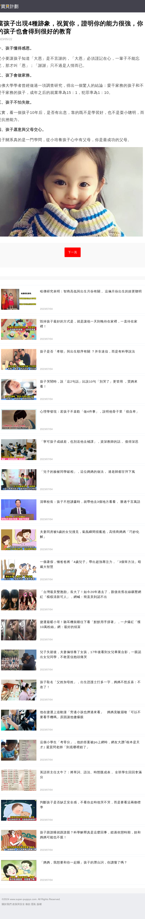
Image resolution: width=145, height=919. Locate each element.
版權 (39, 904)
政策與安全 (18, 904)
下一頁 (72, 252)
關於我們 (7, 904)
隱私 (33, 904)
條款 (27, 904)
